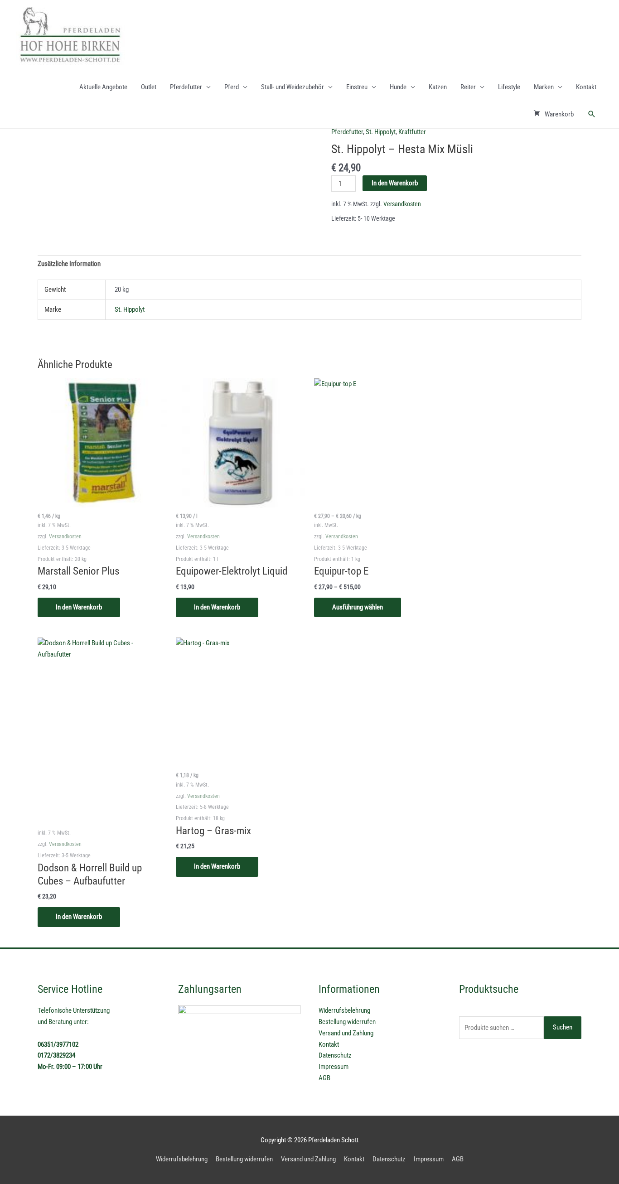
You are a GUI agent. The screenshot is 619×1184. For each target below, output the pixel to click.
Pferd (231, 87)
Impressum (333, 1067)
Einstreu (357, 87)
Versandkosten (402, 204)
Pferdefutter (186, 87)
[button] (591, 114)
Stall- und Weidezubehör (292, 87)
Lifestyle (509, 87)
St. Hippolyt (381, 132)
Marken (544, 87)
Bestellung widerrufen (347, 1022)
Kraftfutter (412, 132)
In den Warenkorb (395, 183)
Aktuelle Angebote (103, 87)
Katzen (438, 87)
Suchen (562, 1027)
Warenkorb (559, 114)
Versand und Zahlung (346, 1033)
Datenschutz (335, 1055)
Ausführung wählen (357, 607)
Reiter (468, 87)
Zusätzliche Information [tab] (69, 264)
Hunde (398, 87)
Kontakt (586, 87)
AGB (324, 1078)
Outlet (148, 87)
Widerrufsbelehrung (344, 1010)
